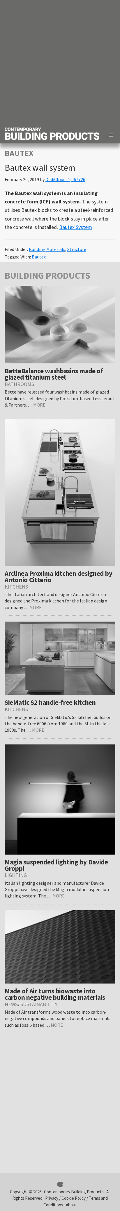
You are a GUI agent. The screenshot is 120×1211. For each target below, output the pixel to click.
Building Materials (47, 249)
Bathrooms (19, 384)
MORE (39, 405)
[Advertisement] (60, 62)
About (71, 1205)
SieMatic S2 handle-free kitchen (50, 702)
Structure (76, 249)
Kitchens (16, 586)
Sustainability (38, 1004)
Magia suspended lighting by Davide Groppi (56, 865)
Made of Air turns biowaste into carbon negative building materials (55, 994)
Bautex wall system (40, 167)
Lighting (16, 875)
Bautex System (75, 227)
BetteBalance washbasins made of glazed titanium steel (54, 374)
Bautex (39, 257)
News (11, 1004)
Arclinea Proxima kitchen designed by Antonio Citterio (58, 576)
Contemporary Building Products (74, 1191)
